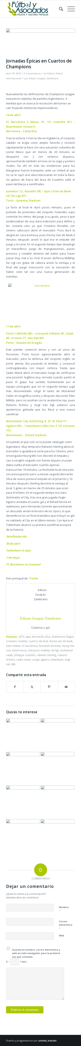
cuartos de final (38, 641)
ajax (28, 636)
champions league (62, 636)
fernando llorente (49, 645)
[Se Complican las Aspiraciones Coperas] (23, 836)
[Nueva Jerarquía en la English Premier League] (57, 735)
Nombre (64, 909)
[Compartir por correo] (66, 686)
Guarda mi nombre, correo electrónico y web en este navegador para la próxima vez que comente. (36, 953)
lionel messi (19, 650)
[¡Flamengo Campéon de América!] (23, 802)
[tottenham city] (40, 42)
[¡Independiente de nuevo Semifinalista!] (23, 768)
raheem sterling (46, 655)
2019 (21, 636)
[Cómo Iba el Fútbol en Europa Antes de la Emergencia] (57, 836)
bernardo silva (41, 636)
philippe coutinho (25, 655)
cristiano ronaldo (16, 641)
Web (61, 935)
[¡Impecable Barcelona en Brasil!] (23, 735)
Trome (33, 578)
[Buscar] (59, 8)
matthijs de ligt (50, 650)
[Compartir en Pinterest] (49, 686)
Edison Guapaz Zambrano (44, 78)
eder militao (13, 645)
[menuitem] (59, 8)
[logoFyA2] (33, 8)
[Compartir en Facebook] (14, 686)
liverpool (33, 650)
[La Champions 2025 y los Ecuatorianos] (57, 802)
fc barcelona (30, 645)
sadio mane (23, 659)
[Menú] (69, 8)
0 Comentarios (32, 73)
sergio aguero (40, 659)
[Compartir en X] (32, 686)
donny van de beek (61, 641)
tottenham (57, 659)
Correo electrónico (65, 925)
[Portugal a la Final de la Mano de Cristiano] (57, 768)
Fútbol (50, 73)
